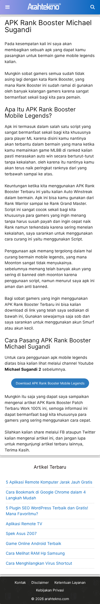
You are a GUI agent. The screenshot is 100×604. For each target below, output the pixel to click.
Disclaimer (40, 582)
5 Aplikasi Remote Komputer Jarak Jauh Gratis (49, 482)
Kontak (20, 582)
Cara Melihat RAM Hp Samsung (35, 553)
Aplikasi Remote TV (24, 523)
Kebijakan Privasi (50, 590)
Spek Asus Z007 (21, 533)
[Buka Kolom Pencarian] (92, 7)
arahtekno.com (57, 599)
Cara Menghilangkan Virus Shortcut (39, 563)
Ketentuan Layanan (70, 582)
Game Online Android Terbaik (33, 543)
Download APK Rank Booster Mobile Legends (50, 383)
